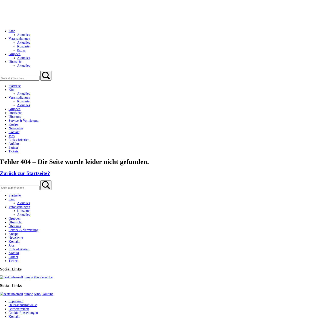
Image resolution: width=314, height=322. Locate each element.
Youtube (47, 277)
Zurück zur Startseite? (25, 173)
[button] (45, 76)
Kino (37, 277)
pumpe (28, 277)
